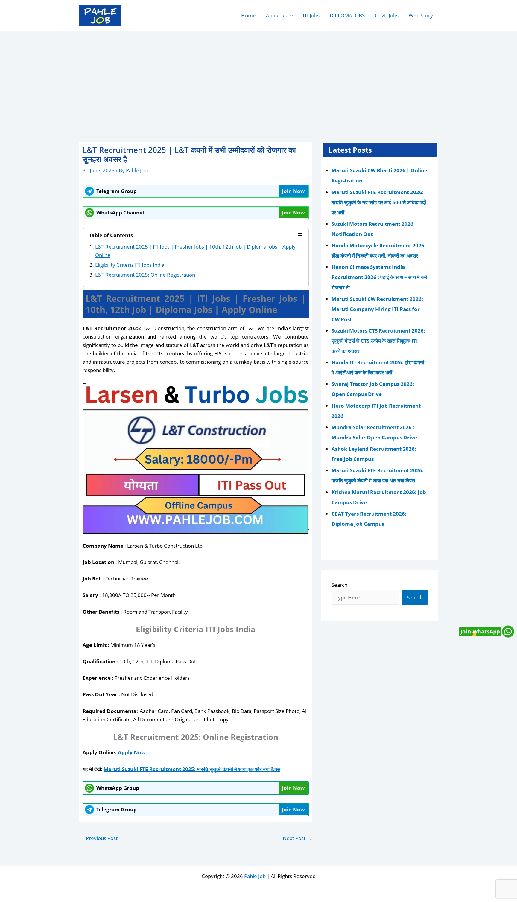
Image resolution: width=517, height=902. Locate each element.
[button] (290, 15)
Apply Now (132, 752)
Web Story (421, 15)
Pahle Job (255, 876)
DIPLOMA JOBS (347, 15)
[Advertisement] (258, 76)
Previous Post (99, 838)
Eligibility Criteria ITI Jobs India (129, 264)
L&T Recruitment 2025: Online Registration (145, 274)
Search (339, 584)
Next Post (297, 838)
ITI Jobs (311, 15)
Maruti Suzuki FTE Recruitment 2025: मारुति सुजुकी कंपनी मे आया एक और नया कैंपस (192, 769)
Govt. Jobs (387, 15)
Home (248, 15)
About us (276, 15)
